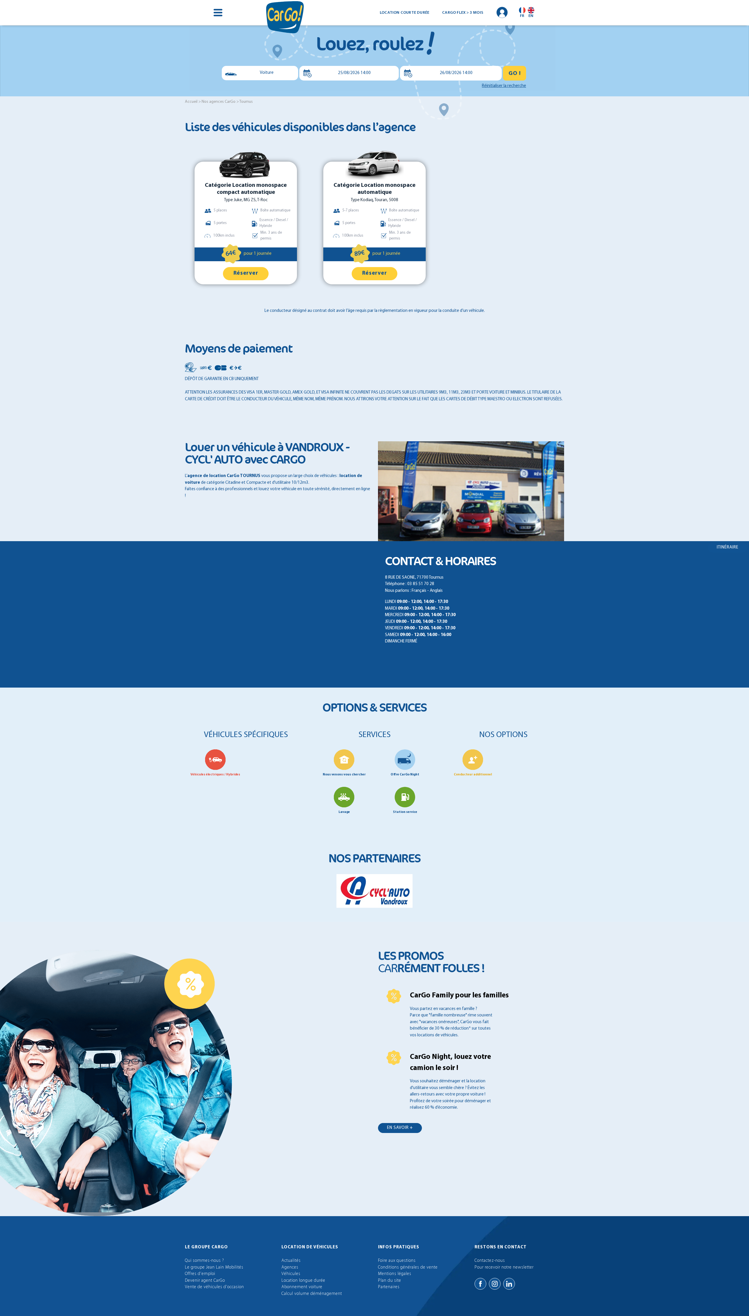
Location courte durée (404, 13)
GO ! (515, 73)
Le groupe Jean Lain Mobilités (214, 1267)
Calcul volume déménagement (311, 1294)
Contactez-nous (490, 1261)
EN (530, 16)
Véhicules (290, 1274)
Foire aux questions (397, 1261)
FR (522, 16)
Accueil (191, 102)
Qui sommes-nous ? (204, 1261)
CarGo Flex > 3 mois (462, 13)
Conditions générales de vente (408, 1267)
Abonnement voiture (301, 1287)
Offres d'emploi (200, 1274)
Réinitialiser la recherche (504, 86)
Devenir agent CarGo (205, 1281)
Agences (289, 1267)
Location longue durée (303, 1281)
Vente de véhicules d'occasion (214, 1287)
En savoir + (400, 1128)
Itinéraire (727, 547)
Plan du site (389, 1281)
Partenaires (389, 1287)
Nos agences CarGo (219, 102)
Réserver (245, 273)
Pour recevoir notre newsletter (504, 1267)
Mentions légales (394, 1274)
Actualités (291, 1261)
